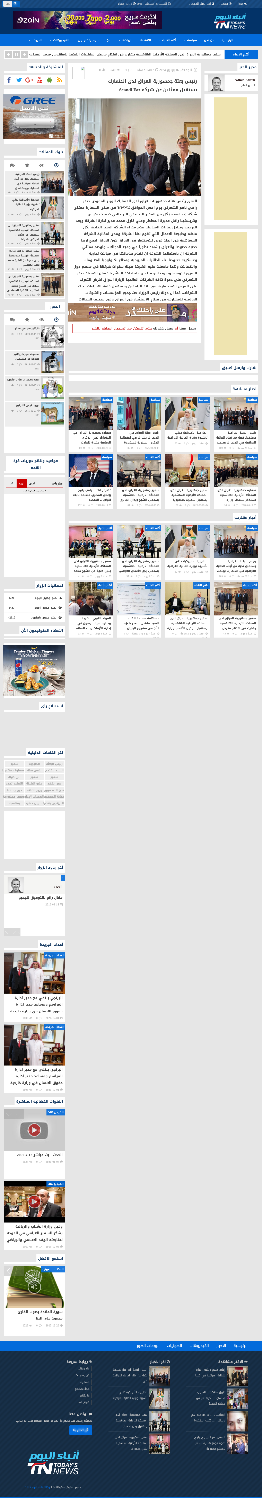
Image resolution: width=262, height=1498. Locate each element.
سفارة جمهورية (14, 770)
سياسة (191, 40)
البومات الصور (148, 1345)
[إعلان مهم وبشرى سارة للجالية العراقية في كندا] (237, 1385)
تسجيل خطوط (34, 803)
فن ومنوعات (82, 1375)
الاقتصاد (145, 40)
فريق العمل (82, 1402)
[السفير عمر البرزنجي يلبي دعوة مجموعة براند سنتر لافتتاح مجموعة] (237, 1453)
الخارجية (34, 764)
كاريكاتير (84, 1395)
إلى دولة (14, 777)
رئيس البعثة (54, 764)
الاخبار (221, 1345)
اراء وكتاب (83, 1368)
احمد (57, 887)
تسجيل (223, 4)
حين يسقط (14, 790)
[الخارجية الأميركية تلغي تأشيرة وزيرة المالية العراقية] (159, 1408)
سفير (14, 764)
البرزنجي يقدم (54, 803)
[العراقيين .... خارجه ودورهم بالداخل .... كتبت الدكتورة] (237, 1430)
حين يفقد (54, 783)
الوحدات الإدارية (34, 796)
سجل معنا (187, 328)
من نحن (209, 40)
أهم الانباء (168, 40)
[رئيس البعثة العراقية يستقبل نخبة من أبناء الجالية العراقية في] (159, 1385)
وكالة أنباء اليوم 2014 (37, 1487)
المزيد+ (36, 40)
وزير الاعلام (34, 790)
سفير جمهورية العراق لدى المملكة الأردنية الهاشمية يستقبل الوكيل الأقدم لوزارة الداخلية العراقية (141, 55)
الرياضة (126, 40)
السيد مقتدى (54, 770)
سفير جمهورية (14, 796)
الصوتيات (174, 1345)
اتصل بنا (78, 1430)
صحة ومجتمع (82, 1388)
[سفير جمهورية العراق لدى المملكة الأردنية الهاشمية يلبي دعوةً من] (159, 1453)
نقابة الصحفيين (54, 796)
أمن (109, 40)
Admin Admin (245, 80)
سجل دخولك (163, 328)
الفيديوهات (60, 40)
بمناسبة (14, 803)
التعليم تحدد (14, 783)
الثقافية (84, 1382)
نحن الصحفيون (54, 790)
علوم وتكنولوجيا (88, 40)
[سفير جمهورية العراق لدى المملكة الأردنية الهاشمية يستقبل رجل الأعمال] (159, 1430)
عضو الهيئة (34, 783)
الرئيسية (227, 40)
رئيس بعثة (34, 770)
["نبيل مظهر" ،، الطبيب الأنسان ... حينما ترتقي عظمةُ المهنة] (237, 1408)
